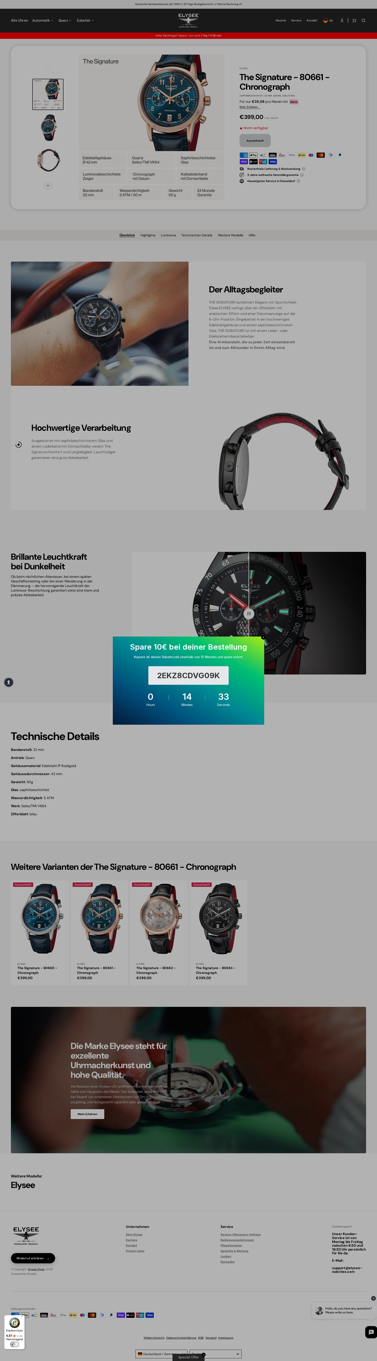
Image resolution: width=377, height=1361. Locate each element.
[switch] (14, 1344)
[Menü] (22, 1317)
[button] (8, 682)
